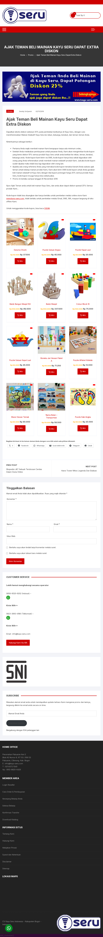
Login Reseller (8, 785)
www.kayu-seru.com (15, 198)
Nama (10, 524)
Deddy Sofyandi (25, 111)
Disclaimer (6, 861)
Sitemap (5, 868)
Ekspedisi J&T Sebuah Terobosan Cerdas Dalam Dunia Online (24, 470)
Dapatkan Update (16, 723)
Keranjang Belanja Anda (12, 799)
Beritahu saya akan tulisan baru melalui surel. (28, 553)
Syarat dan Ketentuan (11, 854)
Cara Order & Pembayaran (13, 792)
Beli (21, 261)
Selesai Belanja (8, 805)
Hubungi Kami (8, 841)
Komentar (11, 499)
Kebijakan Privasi (9, 847)
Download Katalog (10, 819)
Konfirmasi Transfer (10, 812)
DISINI (47, 208)
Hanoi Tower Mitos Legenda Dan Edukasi (79, 470)
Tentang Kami (8, 834)
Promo (10, 111)
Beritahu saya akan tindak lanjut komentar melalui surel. (32, 547)
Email (57, 524)
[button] (9, 928)
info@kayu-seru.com (21, 634)
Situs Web (11, 536)
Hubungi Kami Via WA (18, 642)
